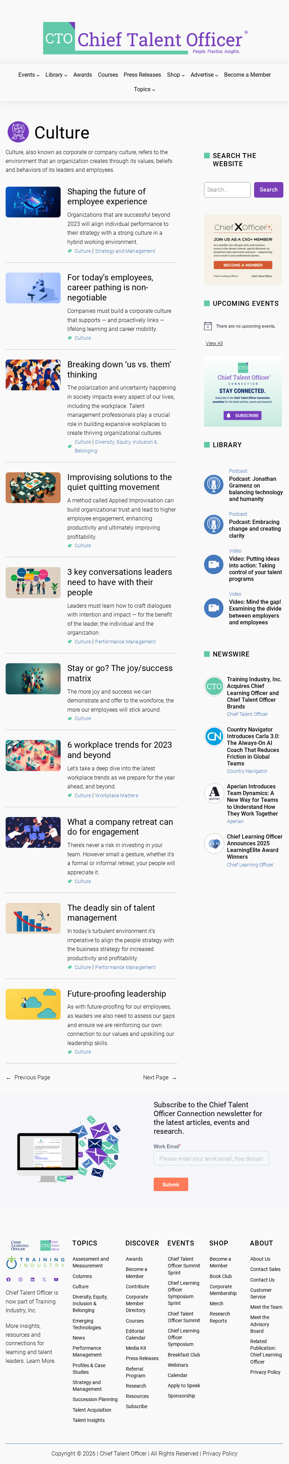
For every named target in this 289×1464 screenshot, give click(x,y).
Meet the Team (266, 1307)
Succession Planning (95, 1399)
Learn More (40, 1361)
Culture (83, 251)
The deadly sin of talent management (111, 913)
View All (214, 343)
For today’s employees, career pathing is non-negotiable (110, 288)
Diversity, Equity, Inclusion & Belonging (90, 1303)
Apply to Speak (184, 1386)
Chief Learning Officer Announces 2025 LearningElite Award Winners (255, 847)
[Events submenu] (38, 75)
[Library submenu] (66, 75)
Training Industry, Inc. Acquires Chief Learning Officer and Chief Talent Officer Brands (254, 693)
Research (136, 1386)
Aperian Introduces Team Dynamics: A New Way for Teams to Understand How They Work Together (252, 800)
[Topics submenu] (153, 90)
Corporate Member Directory (137, 1303)
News (79, 1338)
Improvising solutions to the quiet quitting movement (119, 482)
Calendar (177, 1375)
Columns (82, 1276)
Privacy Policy (265, 1372)
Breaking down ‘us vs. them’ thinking (119, 370)
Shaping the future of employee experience (107, 197)
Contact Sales (265, 1269)
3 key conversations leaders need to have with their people (119, 582)
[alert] (243, 326)
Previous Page (28, 1077)
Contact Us (262, 1280)
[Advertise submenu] (217, 75)
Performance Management (125, 641)
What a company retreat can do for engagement (120, 827)
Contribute (137, 1287)
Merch (216, 1304)
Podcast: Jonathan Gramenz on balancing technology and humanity (256, 489)
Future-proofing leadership (116, 994)
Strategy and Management (125, 251)
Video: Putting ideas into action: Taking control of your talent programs (255, 569)
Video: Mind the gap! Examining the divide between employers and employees (255, 612)
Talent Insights (89, 1420)
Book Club (221, 1276)
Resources (137, 1396)
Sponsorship (181, 1396)
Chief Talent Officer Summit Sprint (184, 1266)
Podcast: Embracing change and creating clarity (255, 529)
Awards (134, 1259)
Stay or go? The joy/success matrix (120, 673)
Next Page (160, 1077)
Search (269, 189)
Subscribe (136, 1407)
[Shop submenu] (183, 75)
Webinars (178, 1365)
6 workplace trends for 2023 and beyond (119, 750)
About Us (260, 1259)
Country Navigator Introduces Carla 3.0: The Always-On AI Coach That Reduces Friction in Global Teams (253, 746)
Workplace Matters (116, 795)
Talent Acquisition (92, 1410)
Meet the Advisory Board (259, 1324)
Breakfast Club (184, 1355)
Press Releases (142, 1358)
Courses (135, 1321)
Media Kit (136, 1348)
